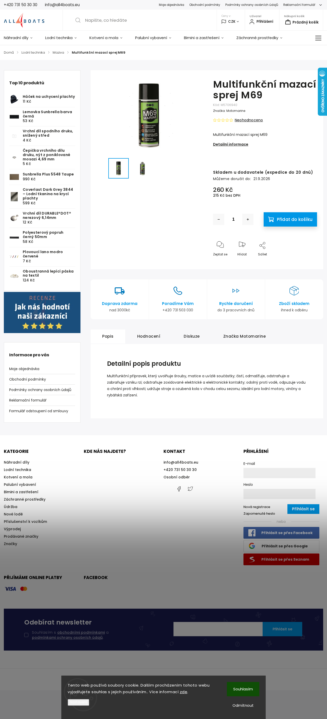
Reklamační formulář (299, 5)
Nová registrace (256, 507)
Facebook (179, 489)
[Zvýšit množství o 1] (247, 219)
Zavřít (308, 263)
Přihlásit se (282, 629)
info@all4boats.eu (181, 462)
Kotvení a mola (18, 477)
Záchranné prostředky (24, 499)
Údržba (10, 506)
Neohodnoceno (249, 120)
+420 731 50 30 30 (180, 469)
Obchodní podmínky (204, 5)
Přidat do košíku (294, 219)
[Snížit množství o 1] (218, 219)
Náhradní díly (16, 462)
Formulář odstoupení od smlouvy (38, 411)
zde (184, 691)
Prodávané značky (21, 536)
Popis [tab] (108, 336)
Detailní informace (230, 144)
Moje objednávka (171, 5)
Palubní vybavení (20, 484)
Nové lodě (13, 514)
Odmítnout (243, 705)
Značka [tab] (244, 336)
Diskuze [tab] (192, 336)
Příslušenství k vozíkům (25, 521)
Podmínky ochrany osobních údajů (251, 5)
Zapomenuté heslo (259, 513)
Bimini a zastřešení (21, 491)
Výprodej (12, 529)
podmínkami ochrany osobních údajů (67, 637)
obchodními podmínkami (81, 632)
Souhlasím (243, 689)
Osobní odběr (177, 477)
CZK (232, 21)
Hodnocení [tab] (148, 336)
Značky (10, 543)
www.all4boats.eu (190, 489)
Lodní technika (17, 469)
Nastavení (78, 702)
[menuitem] (21, 38)
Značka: (229, 111)
